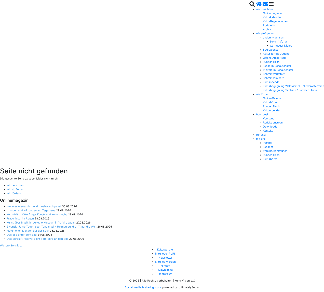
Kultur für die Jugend (276, 53)
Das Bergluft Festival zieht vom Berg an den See (37, 238)
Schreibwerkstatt (274, 74)
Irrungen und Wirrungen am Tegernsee (31, 210)
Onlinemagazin (272, 13)
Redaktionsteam (273, 122)
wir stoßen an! (265, 33)
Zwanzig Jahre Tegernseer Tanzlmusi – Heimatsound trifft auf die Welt (52, 226)
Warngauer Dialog (281, 45)
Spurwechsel (271, 49)
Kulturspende (271, 82)
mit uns (260, 138)
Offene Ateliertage (274, 57)
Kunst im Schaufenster (277, 65)
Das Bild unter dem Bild (22, 234)
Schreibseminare (273, 78)
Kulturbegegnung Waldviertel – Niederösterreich (293, 86)
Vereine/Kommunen (275, 150)
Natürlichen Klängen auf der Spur (28, 230)
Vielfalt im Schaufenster (278, 70)
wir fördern (263, 94)
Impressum (165, 273)
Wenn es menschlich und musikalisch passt (34, 206)
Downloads (270, 126)
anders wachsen (273, 37)
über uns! (262, 114)
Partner (267, 142)
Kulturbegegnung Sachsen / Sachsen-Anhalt (291, 90)
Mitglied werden (165, 261)
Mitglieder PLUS (165, 253)
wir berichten (264, 9)
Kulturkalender (272, 17)
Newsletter (165, 257)
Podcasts (269, 25)
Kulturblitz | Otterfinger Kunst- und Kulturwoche (37, 214)
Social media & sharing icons (143, 287)
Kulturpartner (165, 249)
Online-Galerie (272, 98)
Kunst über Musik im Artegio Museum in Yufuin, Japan (41, 222)
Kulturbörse (270, 102)
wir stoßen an (15, 189)
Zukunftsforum (279, 41)
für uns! (261, 134)
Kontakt (268, 130)
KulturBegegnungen (275, 21)
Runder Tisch (271, 61)
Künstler (268, 146)
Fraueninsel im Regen (20, 218)
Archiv (267, 29)
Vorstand (268, 118)
